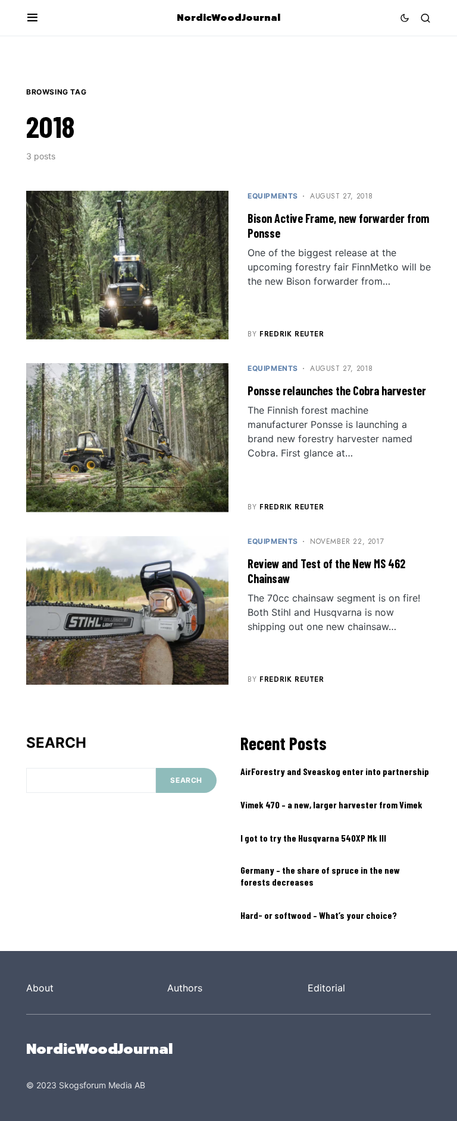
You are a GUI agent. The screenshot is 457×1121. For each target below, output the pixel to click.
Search (56, 742)
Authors (184, 988)
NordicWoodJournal (228, 18)
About (40, 988)
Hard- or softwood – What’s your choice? (318, 915)
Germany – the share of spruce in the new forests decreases (320, 875)
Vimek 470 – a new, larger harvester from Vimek (331, 804)
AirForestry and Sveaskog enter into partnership (334, 771)
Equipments (273, 195)
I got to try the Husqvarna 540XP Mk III (313, 837)
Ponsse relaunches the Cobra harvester (337, 390)
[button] (32, 18)
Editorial (326, 988)
